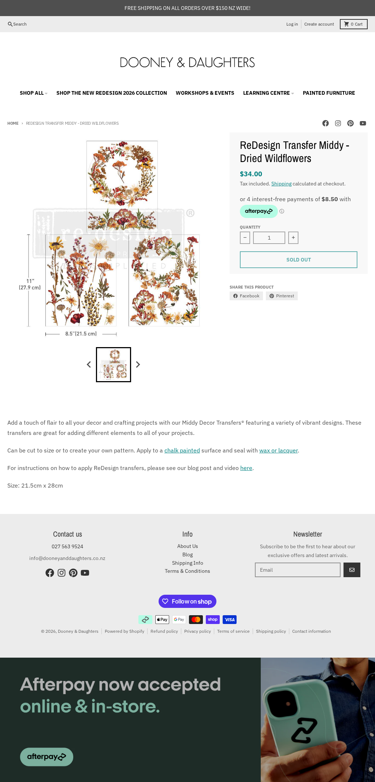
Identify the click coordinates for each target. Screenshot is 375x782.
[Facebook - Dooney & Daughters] (325, 123)
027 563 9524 (67, 546)
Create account (319, 24)
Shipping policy (271, 631)
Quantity (250, 227)
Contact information (311, 631)
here (246, 467)
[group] (113, 364)
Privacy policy (197, 631)
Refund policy (164, 631)
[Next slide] (138, 364)
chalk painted (182, 450)
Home (13, 123)
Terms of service (233, 631)
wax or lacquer (278, 450)
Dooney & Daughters (78, 631)
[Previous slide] (89, 364)
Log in (292, 24)
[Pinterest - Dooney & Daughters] (350, 123)
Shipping (281, 183)
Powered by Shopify (124, 631)
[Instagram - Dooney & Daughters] (338, 123)
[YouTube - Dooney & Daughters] (363, 123)
